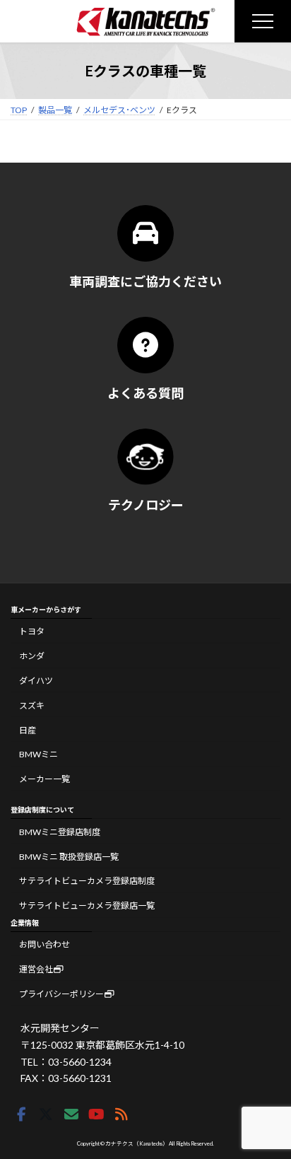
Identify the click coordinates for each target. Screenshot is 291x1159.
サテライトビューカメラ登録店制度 (87, 880)
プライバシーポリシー (61, 994)
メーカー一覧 (44, 779)
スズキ (31, 705)
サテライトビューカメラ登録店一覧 (87, 905)
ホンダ (31, 656)
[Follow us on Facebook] (21, 1114)
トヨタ (31, 631)
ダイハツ (36, 680)
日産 (27, 729)
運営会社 (36, 969)
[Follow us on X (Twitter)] (46, 1114)
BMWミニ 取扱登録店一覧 (69, 856)
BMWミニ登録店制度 (59, 832)
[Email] (71, 1114)
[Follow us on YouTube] (96, 1114)
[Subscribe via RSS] (121, 1114)
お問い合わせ (44, 944)
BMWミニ (38, 754)
